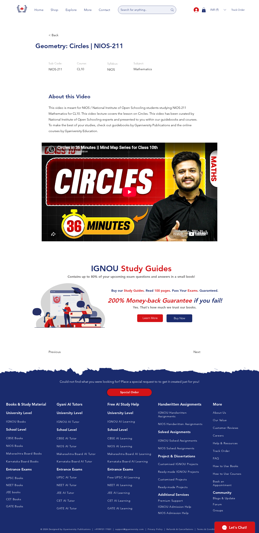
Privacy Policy (155, 529)
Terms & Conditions (208, 529)
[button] (54, 10)
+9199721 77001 (102, 529)
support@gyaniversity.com (129, 529)
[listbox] (218, 9)
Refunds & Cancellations (180, 529)
